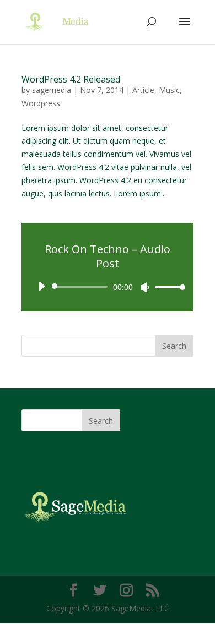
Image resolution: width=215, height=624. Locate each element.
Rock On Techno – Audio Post (107, 256)
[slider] (167, 287)
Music (169, 90)
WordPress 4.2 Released (71, 79)
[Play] (41, 286)
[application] (107, 286)
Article (143, 90)
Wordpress (41, 103)
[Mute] (145, 287)
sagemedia (51, 90)
